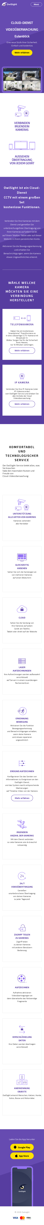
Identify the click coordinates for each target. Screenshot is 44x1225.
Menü (36, 4)
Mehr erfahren (22, 52)
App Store (24, 1156)
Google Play (24, 1147)
